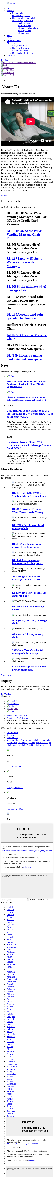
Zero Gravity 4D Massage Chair (21, 742)
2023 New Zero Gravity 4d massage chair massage (27, 652)
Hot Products (12, 732)
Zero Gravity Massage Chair (38, 745)
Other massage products (22, 20)
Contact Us (11, 55)
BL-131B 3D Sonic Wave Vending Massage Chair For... (29, 494)
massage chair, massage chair (39, 740)
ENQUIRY (6, 694)
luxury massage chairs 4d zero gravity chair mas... (29, 668)
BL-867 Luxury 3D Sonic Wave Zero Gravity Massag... (29, 511)
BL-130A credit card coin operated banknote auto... (27, 546)
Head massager (24, 25)
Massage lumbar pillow (28, 28)
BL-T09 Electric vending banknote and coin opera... (27, 562)
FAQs (9, 38)
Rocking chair (24, 23)
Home (9, 8)
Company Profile (19, 45)
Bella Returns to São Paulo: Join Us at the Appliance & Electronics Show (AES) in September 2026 (30, 413)
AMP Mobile (12, 737)
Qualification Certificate (22, 53)
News (9, 35)
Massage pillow (24, 30)
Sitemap (10, 735)
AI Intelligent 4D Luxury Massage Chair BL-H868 (26, 578)
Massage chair (18, 13)
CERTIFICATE (14, 40)
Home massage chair (21, 15)
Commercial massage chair (24, 18)
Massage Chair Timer (16, 740)
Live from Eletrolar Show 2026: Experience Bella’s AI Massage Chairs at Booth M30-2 (29, 445)
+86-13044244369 (15, 809)
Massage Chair (18, 745)
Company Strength (20, 48)
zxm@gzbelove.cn (15, 787)
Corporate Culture (20, 50)
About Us (11, 43)
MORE (4, 195)
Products (10, 10)
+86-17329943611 (15, 766)
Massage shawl (24, 33)
